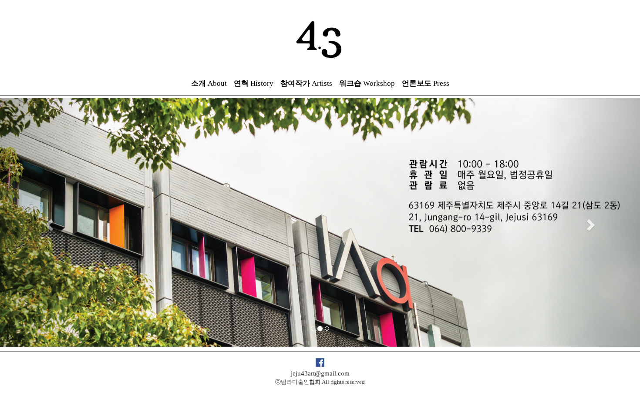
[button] (48, 222)
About (209, 83)
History (253, 83)
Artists (306, 83)
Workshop (367, 83)
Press (425, 83)
